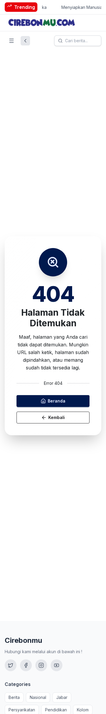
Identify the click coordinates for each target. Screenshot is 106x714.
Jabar (61, 697)
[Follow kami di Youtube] (56, 665)
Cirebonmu (23, 640)
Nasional (38, 697)
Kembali (56, 417)
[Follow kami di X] (10, 665)
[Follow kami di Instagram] (41, 665)
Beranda (56, 400)
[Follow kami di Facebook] (26, 665)
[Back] (25, 40)
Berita (14, 697)
